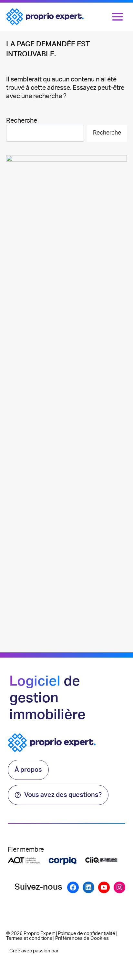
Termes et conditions (29, 938)
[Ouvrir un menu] (117, 17)
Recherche (21, 120)
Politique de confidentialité (86, 933)
